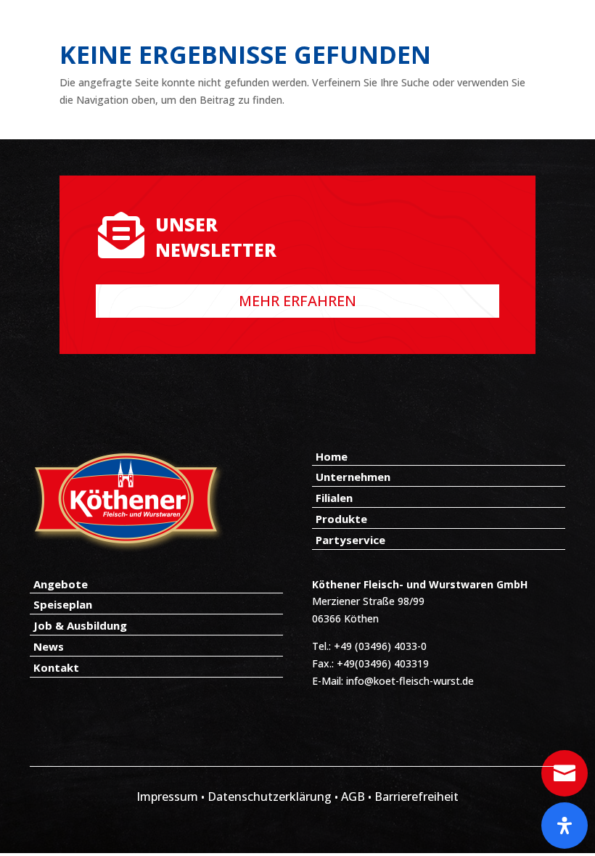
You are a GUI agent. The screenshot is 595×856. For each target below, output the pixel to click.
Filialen (334, 497)
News (48, 646)
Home (332, 456)
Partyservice (350, 539)
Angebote (60, 584)
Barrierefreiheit (416, 796)
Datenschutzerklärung (270, 796)
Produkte (341, 518)
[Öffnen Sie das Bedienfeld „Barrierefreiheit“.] (564, 825)
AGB (354, 796)
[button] (32, 824)
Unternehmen (353, 476)
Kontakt (56, 667)
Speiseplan (62, 604)
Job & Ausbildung (80, 625)
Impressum (167, 796)
